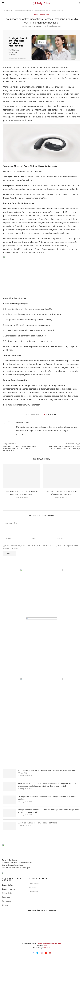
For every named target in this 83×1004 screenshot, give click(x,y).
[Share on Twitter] (50, 415)
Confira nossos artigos (11, 879)
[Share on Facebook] (48, 415)
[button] (41, 502)
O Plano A (47, 948)
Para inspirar (7, 901)
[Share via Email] (55, 415)
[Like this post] (46, 415)
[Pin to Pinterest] (52, 415)
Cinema (5, 905)
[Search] (80, 3)
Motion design (7, 893)
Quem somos (34, 883)
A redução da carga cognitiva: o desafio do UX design (38, 823)
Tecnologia (6, 897)
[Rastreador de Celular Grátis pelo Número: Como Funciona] (61, 476)
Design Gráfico (7, 885)
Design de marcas (8, 889)
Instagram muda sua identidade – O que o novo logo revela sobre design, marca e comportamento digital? (49, 811)
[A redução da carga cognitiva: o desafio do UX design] (9, 826)
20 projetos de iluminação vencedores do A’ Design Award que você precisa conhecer (47, 798)
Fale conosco (33, 891)
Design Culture (35, 26)
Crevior (45, 945)
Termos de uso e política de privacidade (49, 943)
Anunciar (32, 887)
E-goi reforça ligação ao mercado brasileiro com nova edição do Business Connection (46, 771)
